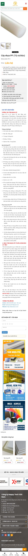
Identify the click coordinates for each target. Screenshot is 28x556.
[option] (7, 452)
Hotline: (9, 86)
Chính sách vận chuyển (9, 89)
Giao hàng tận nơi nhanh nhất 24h (12, 96)
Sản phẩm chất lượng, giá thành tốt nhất (13, 98)
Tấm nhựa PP (19, 458)
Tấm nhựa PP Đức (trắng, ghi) (7, 458)
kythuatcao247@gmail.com (12, 505)
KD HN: (8, 88)
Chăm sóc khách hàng (8, 82)
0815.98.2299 (11, 503)
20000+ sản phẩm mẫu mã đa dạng (12, 94)
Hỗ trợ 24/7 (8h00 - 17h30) (10, 84)
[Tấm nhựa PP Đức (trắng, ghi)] (7, 448)
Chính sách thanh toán (8, 91)
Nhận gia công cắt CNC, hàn (9, 100)
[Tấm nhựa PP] (20, 448)
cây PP (14, 102)
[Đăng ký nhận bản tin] (25, 549)
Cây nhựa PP (10, 102)
